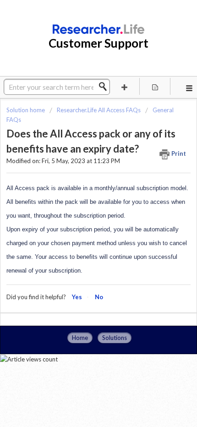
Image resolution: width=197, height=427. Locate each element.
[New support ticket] (124, 86)
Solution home (26, 110)
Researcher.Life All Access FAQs (99, 110)
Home (80, 337)
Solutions (114, 337)
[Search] (105, 86)
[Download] (81, 206)
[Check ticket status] (155, 86)
